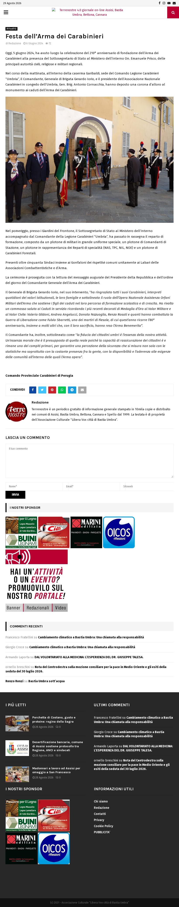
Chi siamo (101, 801)
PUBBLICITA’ (102, 832)
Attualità (11, 28)
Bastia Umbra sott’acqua (46, 681)
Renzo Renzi (14, 681)
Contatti (100, 814)
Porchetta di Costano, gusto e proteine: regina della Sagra (54, 719)
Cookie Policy (103, 826)
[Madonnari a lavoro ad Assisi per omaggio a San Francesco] (17, 774)
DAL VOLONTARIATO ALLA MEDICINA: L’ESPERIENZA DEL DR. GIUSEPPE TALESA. (88, 657)
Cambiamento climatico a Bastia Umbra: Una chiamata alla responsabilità (91, 637)
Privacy (99, 820)
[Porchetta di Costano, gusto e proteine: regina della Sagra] (17, 723)
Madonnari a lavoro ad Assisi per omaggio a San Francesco (56, 770)
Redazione (15, 43)
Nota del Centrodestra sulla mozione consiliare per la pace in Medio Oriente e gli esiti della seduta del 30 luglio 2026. (132, 765)
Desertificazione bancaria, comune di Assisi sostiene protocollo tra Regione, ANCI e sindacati (57, 746)
